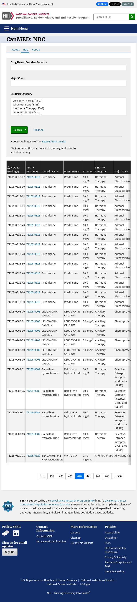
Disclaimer (111, 537)
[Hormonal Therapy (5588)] (68, 108)
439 (70, 476)
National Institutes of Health (97, 580)
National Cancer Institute (61, 584)
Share (103, 4)
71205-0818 (33, 177)
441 (89, 476)
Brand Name (71, 171)
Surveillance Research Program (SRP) (72, 500)
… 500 (118, 476)
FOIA (108, 543)
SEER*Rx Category (21, 93)
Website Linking (114, 571)
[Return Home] (45, 16)
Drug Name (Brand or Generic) (29, 62)
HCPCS (36, 49)
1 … (42, 476)
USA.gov (85, 584)
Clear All (39, 130)
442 (98, 476)
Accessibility (112, 532)
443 (107, 476)
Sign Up (9, 552)
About (15, 49)
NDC (25, 49)
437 (52, 476)
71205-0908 (33, 311)
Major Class (17, 78)
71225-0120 (33, 455)
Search (18, 130)
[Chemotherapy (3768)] (68, 104)
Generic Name (50, 171)
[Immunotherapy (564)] (68, 112)
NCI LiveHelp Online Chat (51, 541)
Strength (88, 171)
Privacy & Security (115, 557)
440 (79, 476)
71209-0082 (33, 369)
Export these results (54, 141)
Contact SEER (44, 536)
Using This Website (82, 543)
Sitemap (76, 537)
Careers (75, 532)
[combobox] (68, 83)
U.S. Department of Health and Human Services (49, 580)
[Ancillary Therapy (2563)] (68, 101)
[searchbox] (13, 82)
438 (61, 476)
